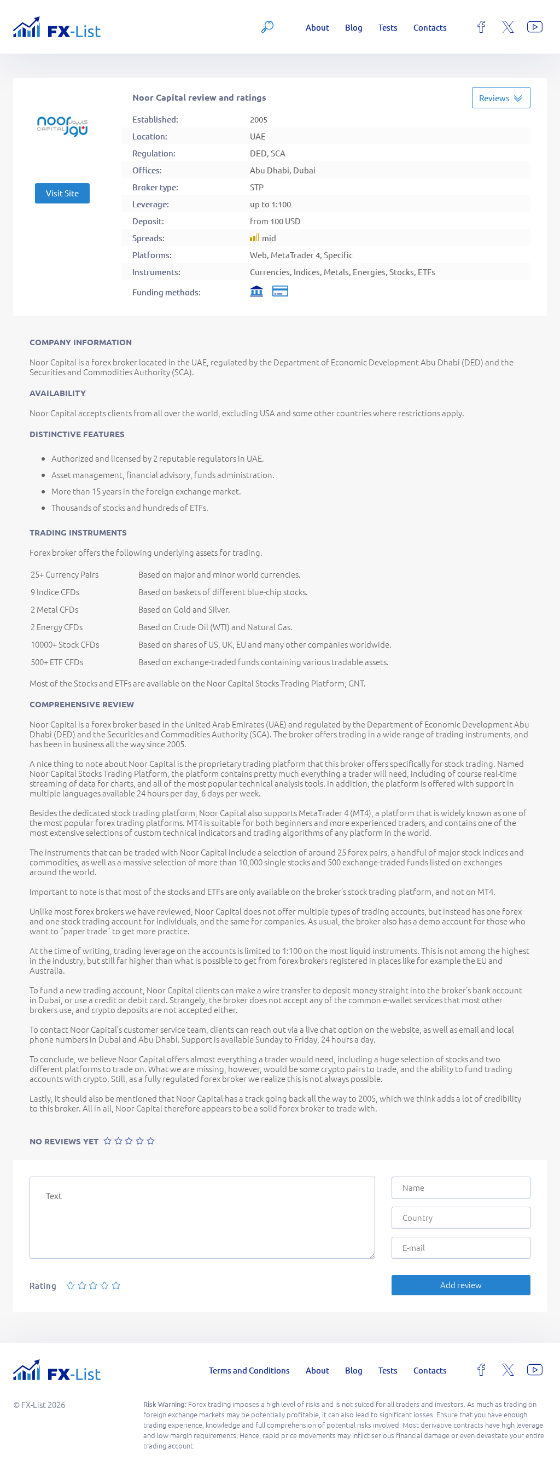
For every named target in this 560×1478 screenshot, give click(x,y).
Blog (354, 27)
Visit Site (62, 193)
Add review (461, 1284)
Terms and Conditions (249, 1370)
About (317, 27)
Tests (388, 27)
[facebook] (481, 27)
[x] (508, 27)
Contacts (430, 27)
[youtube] (535, 27)
